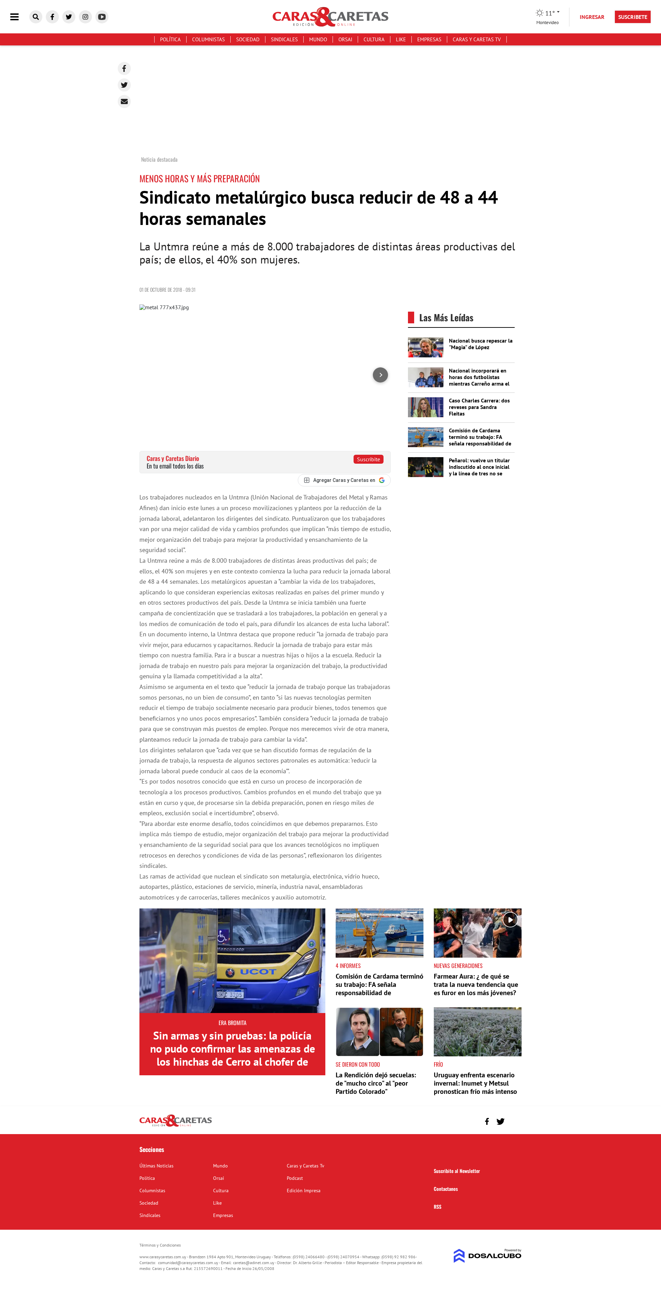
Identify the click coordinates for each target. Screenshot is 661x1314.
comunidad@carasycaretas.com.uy (188, 1262)
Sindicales (284, 39)
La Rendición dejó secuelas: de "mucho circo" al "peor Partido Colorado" (376, 1083)
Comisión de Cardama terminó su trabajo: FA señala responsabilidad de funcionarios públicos (480, 440)
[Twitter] (124, 84)
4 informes (348, 965)
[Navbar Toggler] (19, 17)
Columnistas (208, 39)
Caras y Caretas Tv (477, 39)
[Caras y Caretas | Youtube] (101, 16)
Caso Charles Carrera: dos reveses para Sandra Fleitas (479, 407)
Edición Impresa (304, 1190)
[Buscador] (35, 16)
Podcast (295, 1178)
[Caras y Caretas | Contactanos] (514, 1120)
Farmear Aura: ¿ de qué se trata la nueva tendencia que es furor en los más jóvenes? (476, 984)
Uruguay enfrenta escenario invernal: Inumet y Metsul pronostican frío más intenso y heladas (475, 1087)
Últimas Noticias (156, 1166)
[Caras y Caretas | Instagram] (85, 16)
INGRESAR (592, 16)
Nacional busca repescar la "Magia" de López (481, 344)
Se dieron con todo (358, 1064)
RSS (437, 1206)
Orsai (345, 39)
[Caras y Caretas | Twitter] (68, 16)
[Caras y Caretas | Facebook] (52, 16)
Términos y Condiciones (160, 1245)
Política (170, 39)
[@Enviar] (124, 101)
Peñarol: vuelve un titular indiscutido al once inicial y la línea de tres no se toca (479, 470)
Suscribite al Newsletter (457, 1170)
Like (401, 39)
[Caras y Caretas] (175, 1126)
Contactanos (446, 1188)
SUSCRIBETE (632, 16)
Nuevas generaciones (458, 965)
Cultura (374, 39)
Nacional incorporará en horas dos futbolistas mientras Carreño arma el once (479, 380)
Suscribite (368, 459)
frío (438, 1064)
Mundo (318, 39)
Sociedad (248, 39)
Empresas (429, 39)
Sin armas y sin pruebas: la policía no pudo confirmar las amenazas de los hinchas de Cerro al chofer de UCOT (232, 1055)
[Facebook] (124, 68)
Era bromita (232, 1023)
